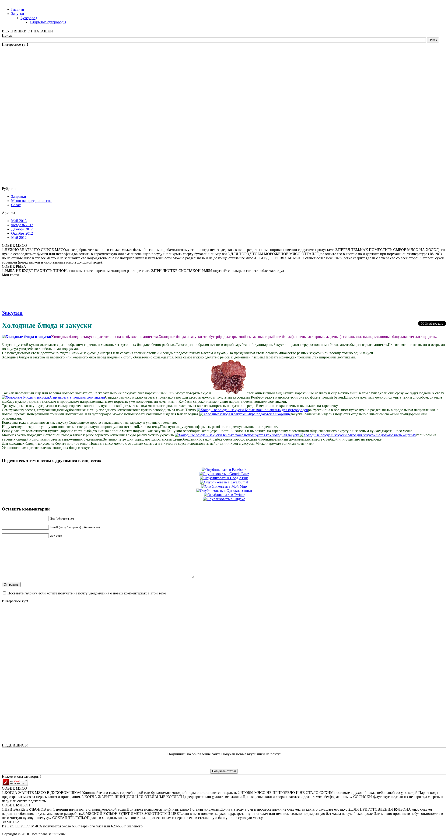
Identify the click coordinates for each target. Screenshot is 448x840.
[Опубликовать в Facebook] (224, 470)
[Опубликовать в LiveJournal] (224, 482)
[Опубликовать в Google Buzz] (224, 474)
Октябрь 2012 (22, 233)
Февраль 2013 (22, 225)
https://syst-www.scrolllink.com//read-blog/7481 (21, 228)
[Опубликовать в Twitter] (224, 495)
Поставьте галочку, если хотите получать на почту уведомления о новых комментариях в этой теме (86, 593)
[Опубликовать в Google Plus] (224, 478)
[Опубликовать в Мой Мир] (224, 486)
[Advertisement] (20, 117)
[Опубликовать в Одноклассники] (224, 491)
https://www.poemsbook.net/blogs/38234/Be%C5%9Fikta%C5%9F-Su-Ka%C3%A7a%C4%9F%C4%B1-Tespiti (52, 259)
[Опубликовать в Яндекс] (224, 499)
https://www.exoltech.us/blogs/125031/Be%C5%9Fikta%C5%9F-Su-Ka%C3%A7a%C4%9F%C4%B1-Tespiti (50, 117)
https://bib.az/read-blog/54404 (15, 306)
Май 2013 (19, 221)
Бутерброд (29, 18)
